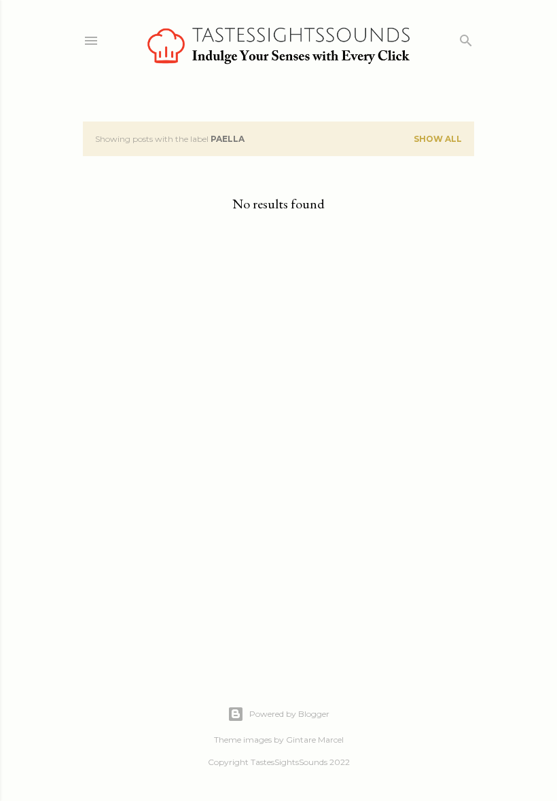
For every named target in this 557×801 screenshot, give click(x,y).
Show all (438, 139)
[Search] (466, 37)
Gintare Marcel (315, 739)
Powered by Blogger (289, 714)
